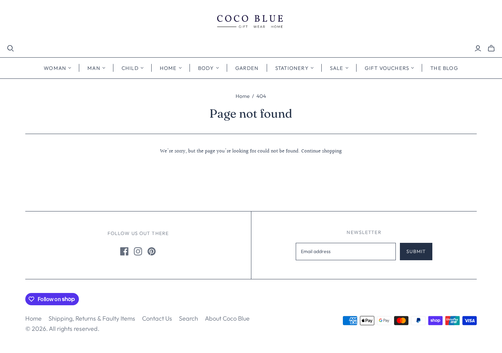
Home (243, 96)
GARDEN (247, 68)
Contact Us (157, 318)
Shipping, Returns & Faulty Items (91, 318)
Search (188, 318)
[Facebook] (124, 251)
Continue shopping (321, 151)
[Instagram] (138, 251)
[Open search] (10, 48)
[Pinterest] (152, 251)
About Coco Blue (227, 318)
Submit (416, 251)
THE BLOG (444, 68)
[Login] (478, 48)
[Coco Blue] (251, 22)
